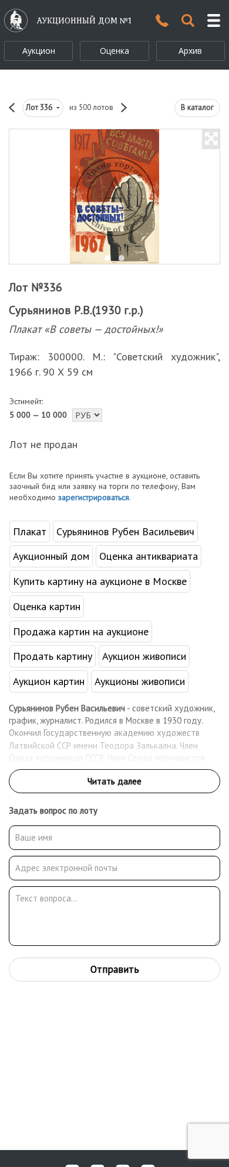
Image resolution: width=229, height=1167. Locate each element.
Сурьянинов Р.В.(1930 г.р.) (76, 310)
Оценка (114, 50)
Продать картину (52, 656)
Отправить (114, 969)
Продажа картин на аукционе (81, 631)
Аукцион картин (49, 681)
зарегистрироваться (93, 497)
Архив (190, 50)
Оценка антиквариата (148, 556)
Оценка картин (46, 606)
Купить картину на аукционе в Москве (100, 581)
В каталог (197, 107)
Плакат (29, 531)
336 (40, 107)
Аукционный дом (51, 556)
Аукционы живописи (140, 681)
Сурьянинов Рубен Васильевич (125, 531)
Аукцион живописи (144, 656)
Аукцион (38, 50)
